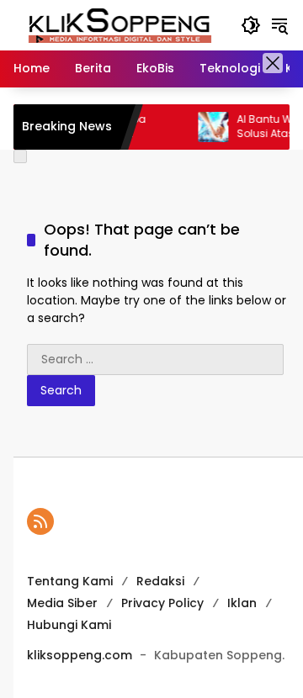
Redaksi (160, 581)
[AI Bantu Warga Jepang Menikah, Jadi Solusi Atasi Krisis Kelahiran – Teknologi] (206, 127)
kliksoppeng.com (79, 655)
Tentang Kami (70, 581)
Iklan (242, 603)
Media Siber (62, 603)
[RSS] (40, 521)
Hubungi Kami (69, 624)
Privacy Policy (162, 603)
